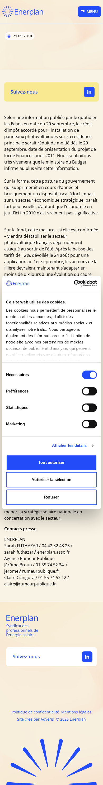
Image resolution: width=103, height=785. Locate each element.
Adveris (47, 719)
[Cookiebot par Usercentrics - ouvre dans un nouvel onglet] (74, 283)
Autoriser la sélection (51, 479)
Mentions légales (76, 712)
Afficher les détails (69, 445)
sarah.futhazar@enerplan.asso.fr (37, 552)
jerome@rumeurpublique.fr (31, 571)
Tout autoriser (51, 462)
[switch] (89, 391)
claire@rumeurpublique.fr (30, 584)
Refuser (51, 497)
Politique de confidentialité (35, 712)
